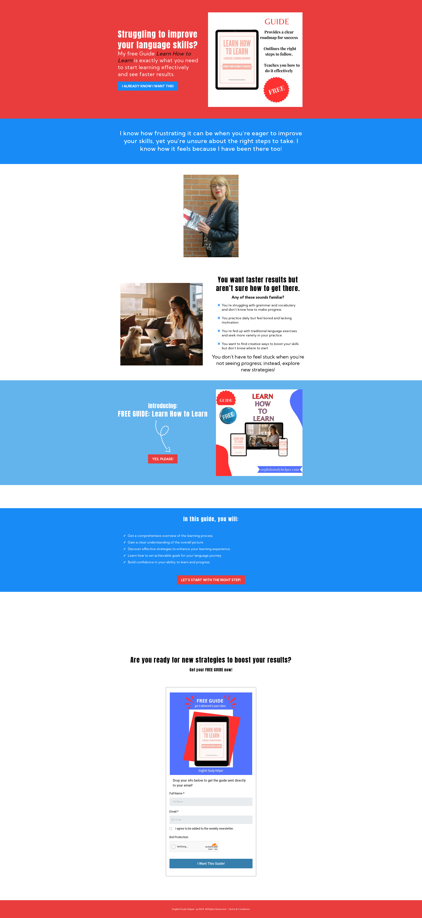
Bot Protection (178, 837)
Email (174, 811)
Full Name (176, 793)
